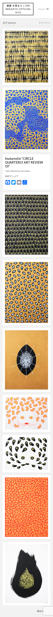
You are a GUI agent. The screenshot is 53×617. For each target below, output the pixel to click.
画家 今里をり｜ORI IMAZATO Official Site (18, 9)
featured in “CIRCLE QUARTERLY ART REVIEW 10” (24, 162)
